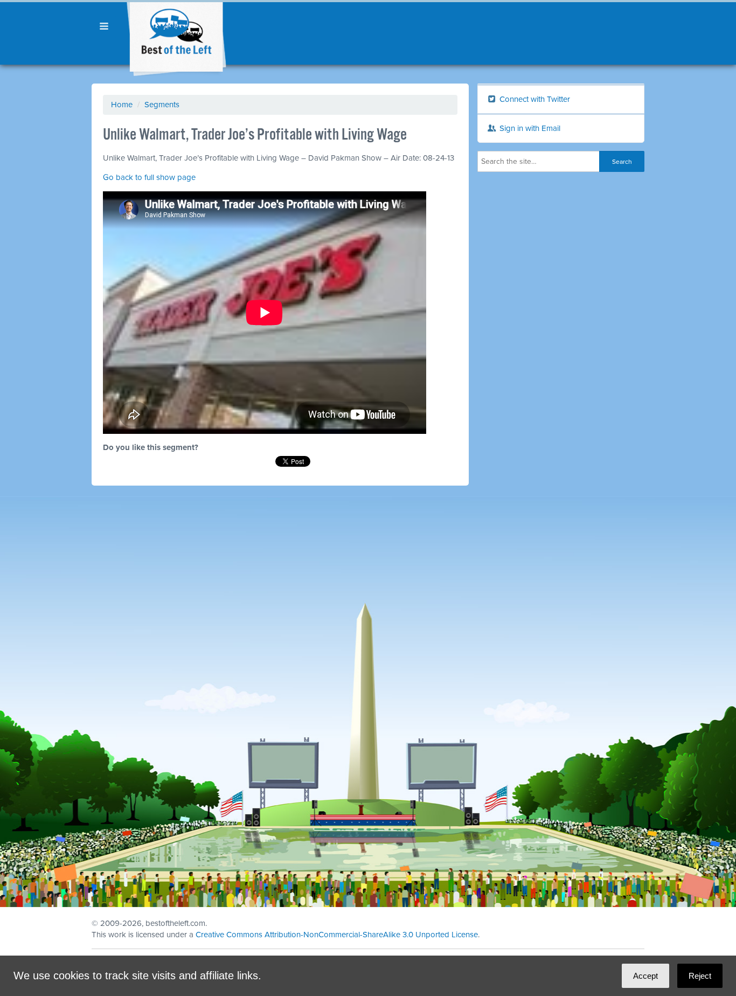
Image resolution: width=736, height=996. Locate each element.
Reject (700, 975)
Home (122, 104)
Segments (161, 104)
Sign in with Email (528, 128)
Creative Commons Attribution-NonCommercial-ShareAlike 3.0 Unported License (337, 934)
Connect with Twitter (533, 99)
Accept (645, 975)
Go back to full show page (149, 177)
